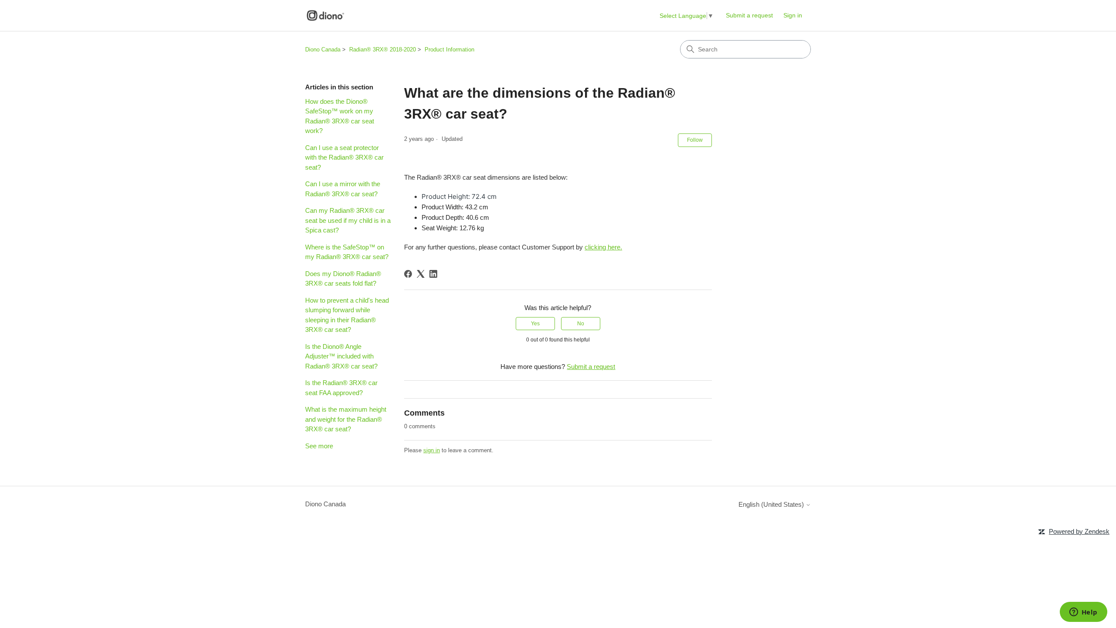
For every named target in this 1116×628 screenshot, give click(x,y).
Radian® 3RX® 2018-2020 (382, 49)
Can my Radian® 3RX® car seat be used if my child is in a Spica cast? (348, 220)
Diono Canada (322, 49)
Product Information (449, 49)
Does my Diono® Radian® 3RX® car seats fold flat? (343, 278)
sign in (431, 450)
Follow (695, 140)
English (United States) (772, 504)
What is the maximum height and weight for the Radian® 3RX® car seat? (345, 419)
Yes (535, 324)
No (580, 324)
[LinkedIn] (433, 274)
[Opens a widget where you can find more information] (1083, 613)
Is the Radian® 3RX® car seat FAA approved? (341, 387)
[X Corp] (421, 274)
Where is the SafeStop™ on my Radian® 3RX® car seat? (346, 252)
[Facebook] (408, 274)
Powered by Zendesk (1079, 531)
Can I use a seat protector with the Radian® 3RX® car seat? (344, 157)
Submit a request (749, 15)
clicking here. (603, 247)
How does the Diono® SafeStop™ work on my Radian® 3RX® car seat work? (339, 116)
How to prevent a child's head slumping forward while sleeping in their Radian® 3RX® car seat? (347, 315)
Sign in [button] (792, 15)
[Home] (325, 15)
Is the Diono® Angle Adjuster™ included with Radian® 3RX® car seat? (341, 356)
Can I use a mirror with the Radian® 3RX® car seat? (342, 189)
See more (319, 446)
